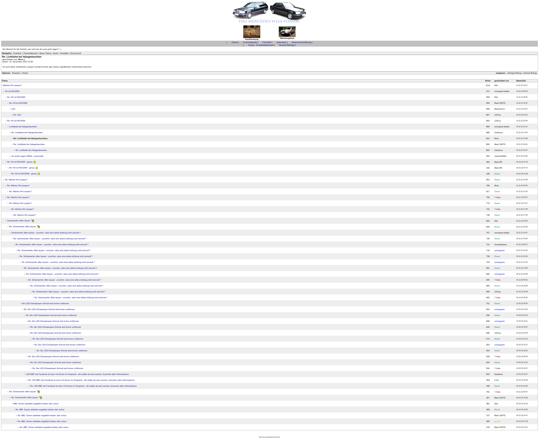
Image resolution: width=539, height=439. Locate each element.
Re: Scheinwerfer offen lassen (22, 226)
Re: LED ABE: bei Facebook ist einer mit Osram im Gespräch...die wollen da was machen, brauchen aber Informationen (81, 380)
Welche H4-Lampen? (12, 85)
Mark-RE (498, 162)
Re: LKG (17, 115)
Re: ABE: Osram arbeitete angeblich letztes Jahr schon (40, 409)
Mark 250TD (499, 103)
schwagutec (499, 250)
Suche (55, 53)
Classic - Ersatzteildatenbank (261, 45)
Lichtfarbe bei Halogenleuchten (23, 126)
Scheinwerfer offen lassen (19, 220)
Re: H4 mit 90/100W (16, 97)
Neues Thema (45, 53)
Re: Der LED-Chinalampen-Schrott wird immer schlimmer (49, 309)
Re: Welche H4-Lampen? (16, 180)
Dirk (496, 85)
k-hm (496, 380)
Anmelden (64, 53)
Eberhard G (499, 109)
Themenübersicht (30, 53)
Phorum (277, 437)
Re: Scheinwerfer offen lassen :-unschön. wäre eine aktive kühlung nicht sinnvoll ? (49, 238)
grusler (497, 421)
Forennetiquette (250, 42)
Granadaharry (500, 244)
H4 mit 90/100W (12, 91)
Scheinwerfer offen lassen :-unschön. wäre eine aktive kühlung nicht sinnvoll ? (46, 233)
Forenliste (267, 42)
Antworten (16, 73)
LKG (13, 109)
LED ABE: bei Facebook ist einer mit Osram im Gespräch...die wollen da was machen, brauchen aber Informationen (77, 374)
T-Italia (497, 197)
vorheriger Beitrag (514, 73)
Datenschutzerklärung (301, 42)
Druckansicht (75, 53)
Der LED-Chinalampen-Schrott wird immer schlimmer (45, 303)
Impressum (281, 42)
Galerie (234, 42)
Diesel (497, 174)
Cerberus (498, 132)
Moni (21, 59)
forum (264, 437)
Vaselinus (498, 374)
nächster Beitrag (530, 73)
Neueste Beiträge (286, 45)
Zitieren (25, 73)
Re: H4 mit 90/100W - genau (20, 162)
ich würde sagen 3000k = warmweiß (27, 156)
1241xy (497, 115)
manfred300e (500, 156)
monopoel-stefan (501, 91)
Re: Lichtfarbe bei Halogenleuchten (27, 132)
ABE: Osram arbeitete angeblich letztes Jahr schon (36, 404)
